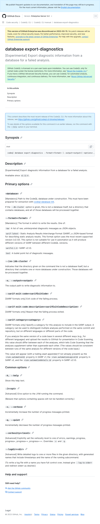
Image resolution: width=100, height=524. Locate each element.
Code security (12, 22)
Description (14, 163)
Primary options (17, 184)
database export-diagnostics (66, 22)
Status (52, 514)
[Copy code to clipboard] (91, 146)
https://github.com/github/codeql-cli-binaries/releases (41, 119)
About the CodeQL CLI (76, 71)
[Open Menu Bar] (95, 16)
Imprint (27, 514)
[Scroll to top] (94, 518)
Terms (36, 514)
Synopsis (12, 137)
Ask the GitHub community (19, 488)
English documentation (70, 7)
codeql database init (44, 201)
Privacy (44, 514)
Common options (16, 367)
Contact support (15, 492)
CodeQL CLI (26, 22)
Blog (82, 514)
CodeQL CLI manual (42, 22)
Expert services (72, 514)
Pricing (60, 514)
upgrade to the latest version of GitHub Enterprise (36, 37)
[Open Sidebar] (3, 22)
